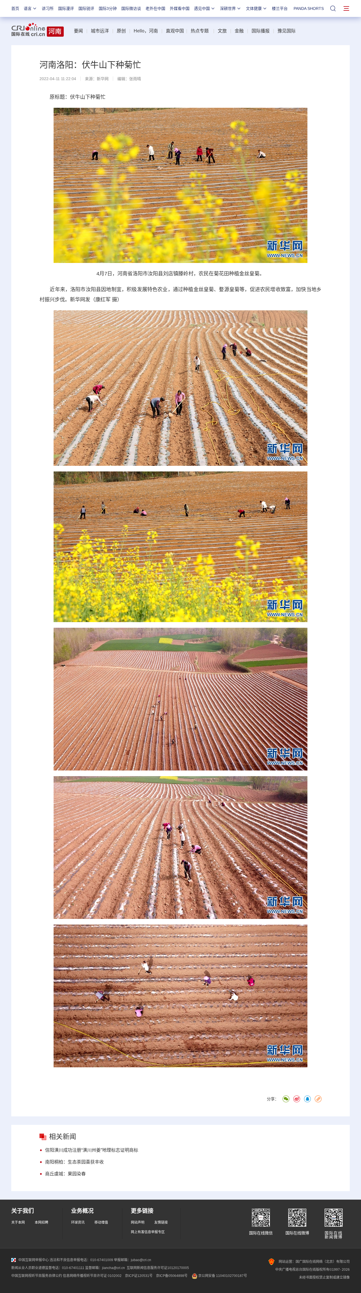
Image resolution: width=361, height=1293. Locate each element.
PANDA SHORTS (309, 8)
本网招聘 (41, 1222)
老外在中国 (155, 8)
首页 (15, 8)
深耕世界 (228, 8)
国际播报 (261, 30)
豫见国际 (287, 30)
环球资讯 (78, 1222)
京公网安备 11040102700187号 (222, 1276)
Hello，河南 (146, 30)
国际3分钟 (108, 8)
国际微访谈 (131, 8)
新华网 (103, 78)
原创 (121, 30)
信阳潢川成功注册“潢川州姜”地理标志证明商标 (91, 1150)
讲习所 (48, 8)
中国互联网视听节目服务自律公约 (36, 1276)
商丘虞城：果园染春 (65, 1173)
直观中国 (175, 30)
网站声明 (137, 1222)
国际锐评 (86, 8)
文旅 (222, 30)
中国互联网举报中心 (33, 1260)
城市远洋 (100, 30)
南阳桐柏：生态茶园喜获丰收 (74, 1162)
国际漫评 (66, 8)
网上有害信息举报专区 (148, 1232)
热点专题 (200, 30)
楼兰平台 (280, 8)
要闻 (78, 30)
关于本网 (18, 1222)
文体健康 (254, 8)
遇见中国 (202, 8)
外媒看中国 (180, 8)
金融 (239, 30)
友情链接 (161, 1222)
